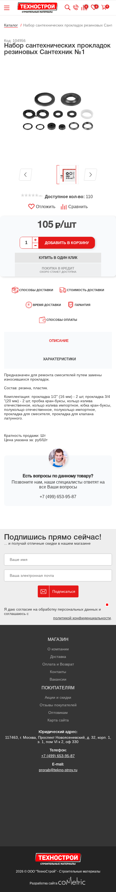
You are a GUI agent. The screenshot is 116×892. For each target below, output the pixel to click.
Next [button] (90, 175)
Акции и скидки (58, 697)
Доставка (58, 656)
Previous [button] (25, 175)
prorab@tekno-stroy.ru (58, 770)
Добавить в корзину (67, 243)
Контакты (58, 672)
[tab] (58, 341)
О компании (58, 649)
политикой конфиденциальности (82, 618)
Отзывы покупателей (58, 705)
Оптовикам (58, 712)
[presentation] (58, 341)
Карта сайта (58, 720)
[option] (58, 111)
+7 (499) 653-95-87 (58, 496)
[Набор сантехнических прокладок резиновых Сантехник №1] (58, 111)
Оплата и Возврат (58, 664)
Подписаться (63, 591)
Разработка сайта (44, 883)
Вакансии (58, 679)
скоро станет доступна (58, 270)
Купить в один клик (58, 258)
